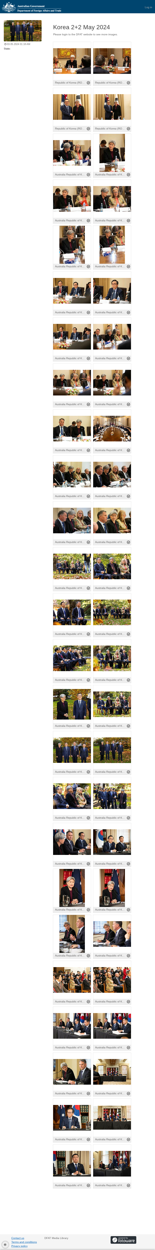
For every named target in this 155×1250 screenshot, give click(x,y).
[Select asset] (88, 83)
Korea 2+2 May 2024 (81, 27)
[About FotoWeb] (123, 1239)
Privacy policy (19, 1246)
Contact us (17, 1238)
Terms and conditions (24, 1242)
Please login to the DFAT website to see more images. (85, 34)
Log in (148, 7)
